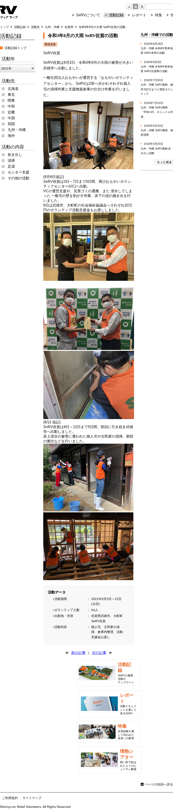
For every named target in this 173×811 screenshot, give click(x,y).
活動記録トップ (15, 48)
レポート (139, 15)
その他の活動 (18, 178)
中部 (11, 106)
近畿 (11, 112)
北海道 (13, 89)
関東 (11, 100)
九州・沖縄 (52, 27)
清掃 (11, 160)
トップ (4, 27)
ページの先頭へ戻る (159, 784)
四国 (11, 124)
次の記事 (99, 653)
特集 (158, 15)
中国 (11, 118)
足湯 (11, 166)
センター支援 (18, 172)
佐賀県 (69, 27)
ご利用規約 (10, 798)
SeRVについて (88, 15)
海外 (11, 136)
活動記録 (116, 15)
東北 (11, 94)
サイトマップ (32, 798)
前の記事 (78, 653)
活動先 (35, 27)
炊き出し (15, 155)
